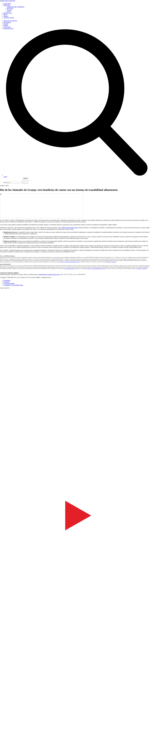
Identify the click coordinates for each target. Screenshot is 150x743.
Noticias (5, 16)
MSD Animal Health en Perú (70, 227)
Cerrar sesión (7, 27)
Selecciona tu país (8, 28)
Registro (5, 25)
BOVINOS (10, 8)
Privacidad (6, 282)
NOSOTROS (7, 3)
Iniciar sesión (7, 22)
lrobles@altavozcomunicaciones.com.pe (49, 274)
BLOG (5, 14)
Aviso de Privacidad (8, 283)
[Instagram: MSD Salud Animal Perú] (1, 742)
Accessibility (7, 285)
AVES (9, 11)
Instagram (144, 268)
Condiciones (6, 280)
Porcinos (9, 10)
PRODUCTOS (7, 13)
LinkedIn (108, 261)
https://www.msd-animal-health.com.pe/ (70, 261)
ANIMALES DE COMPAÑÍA (15, 7)
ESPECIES (6, 5)
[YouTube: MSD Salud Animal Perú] (75, 589)
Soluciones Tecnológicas (10, 20)
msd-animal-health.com (69, 268)
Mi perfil (5, 24)
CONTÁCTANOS (8, 17)
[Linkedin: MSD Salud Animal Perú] (75, 739)
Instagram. (113, 261)
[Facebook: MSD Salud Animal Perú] (75, 439)
